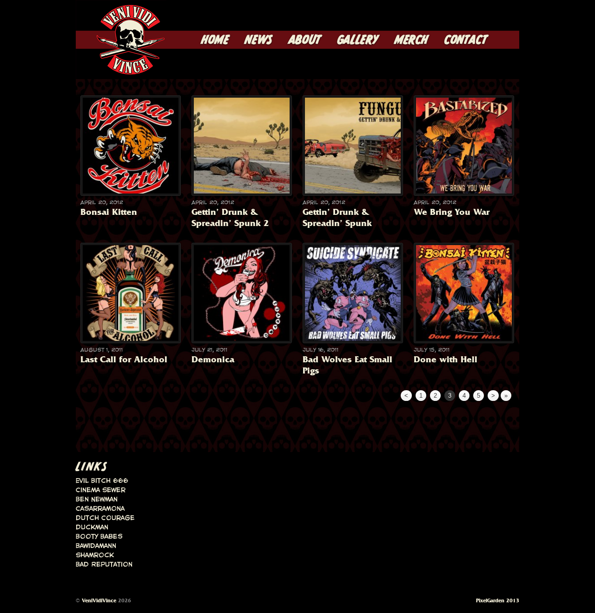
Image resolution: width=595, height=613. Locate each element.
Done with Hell (445, 359)
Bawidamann (96, 546)
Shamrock (95, 555)
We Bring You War (451, 212)
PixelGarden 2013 (497, 600)
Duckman (92, 527)
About (305, 40)
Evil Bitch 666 (102, 481)
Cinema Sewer (101, 490)
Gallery (357, 40)
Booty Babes (99, 537)
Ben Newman (97, 499)
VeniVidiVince (99, 600)
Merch (411, 40)
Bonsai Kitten (108, 212)
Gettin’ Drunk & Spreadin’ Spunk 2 (230, 217)
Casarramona (100, 509)
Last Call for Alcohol (123, 359)
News (258, 40)
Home (215, 40)
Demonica (213, 359)
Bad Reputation (104, 564)
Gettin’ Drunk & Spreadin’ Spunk (337, 217)
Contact (465, 40)
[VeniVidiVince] (121, 72)
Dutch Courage (105, 518)
